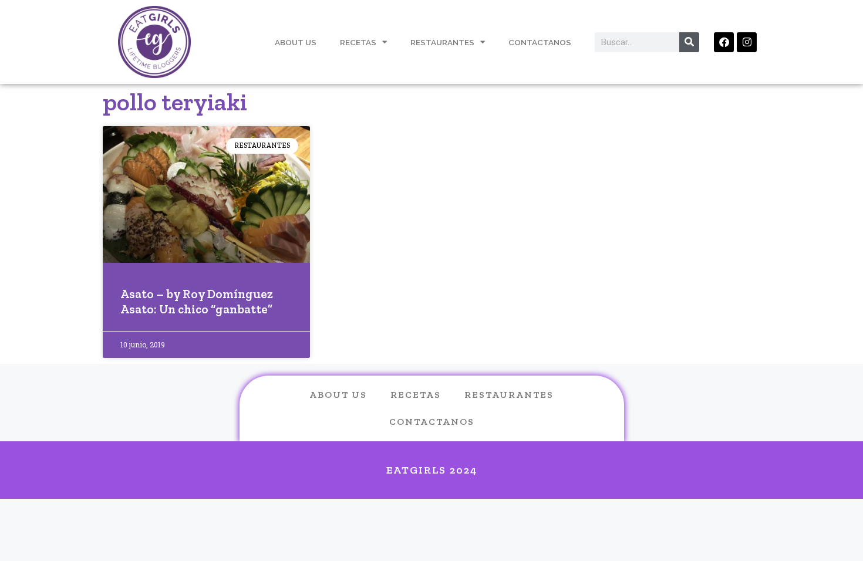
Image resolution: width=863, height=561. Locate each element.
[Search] (689, 42)
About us (338, 394)
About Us (295, 42)
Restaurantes (442, 42)
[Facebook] (724, 42)
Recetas (358, 42)
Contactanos (539, 42)
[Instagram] (747, 42)
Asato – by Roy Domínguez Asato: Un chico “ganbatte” (196, 301)
